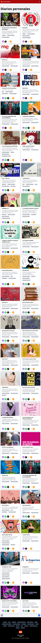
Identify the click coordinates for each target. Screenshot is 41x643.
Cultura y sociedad (16, 624)
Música (36, 622)
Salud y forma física (33, 625)
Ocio (22, 625)
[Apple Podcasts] (3, 41)
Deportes (22, 627)
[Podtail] (5, 41)
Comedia (5, 622)
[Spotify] (5, 98)
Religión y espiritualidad (6, 624)
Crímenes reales (11, 625)
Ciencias (17, 627)
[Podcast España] (20, 632)
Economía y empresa (21, 622)
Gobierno (26, 625)
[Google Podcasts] (8, 41)
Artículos (23, 638)
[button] (39, 1)
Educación (14, 622)
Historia (4, 625)
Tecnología (24, 624)
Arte (9, 622)
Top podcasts (17, 638)
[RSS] (10, 41)
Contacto (27, 638)
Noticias (17, 625)
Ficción (37, 624)
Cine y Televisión (31, 624)
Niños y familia (30, 622)
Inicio (13, 638)
